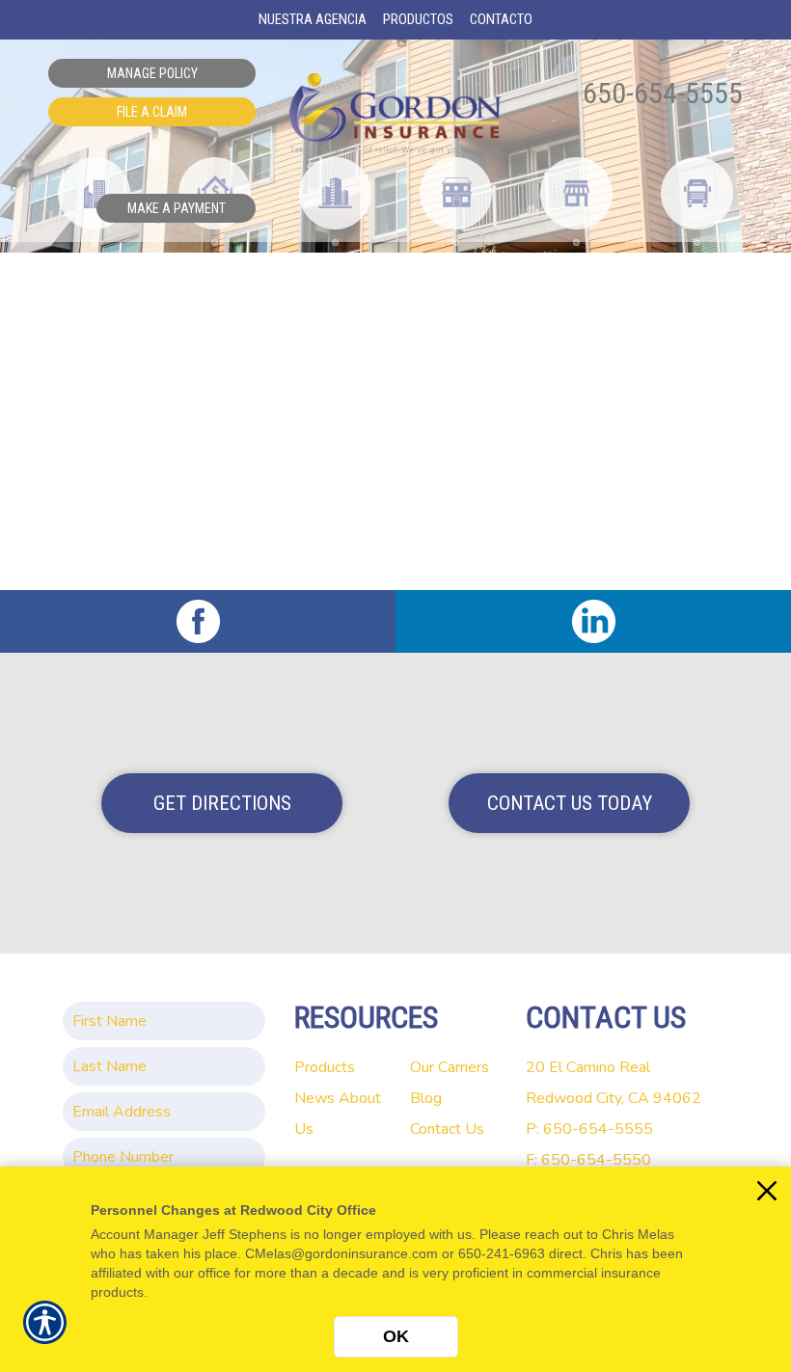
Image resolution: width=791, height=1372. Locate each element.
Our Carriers (449, 1067)
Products (324, 1067)
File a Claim (152, 112)
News (314, 1098)
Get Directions (222, 803)
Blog (426, 1098)
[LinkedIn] (593, 621)
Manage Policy (152, 73)
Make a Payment (176, 208)
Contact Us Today (569, 803)
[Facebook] (197, 621)
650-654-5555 (663, 93)
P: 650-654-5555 (589, 1129)
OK (396, 1336)
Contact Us (447, 1129)
